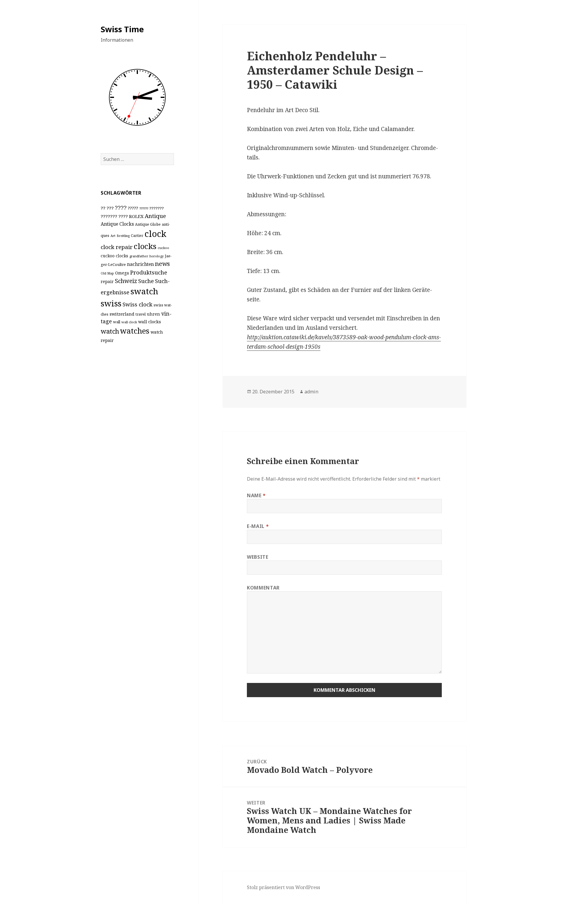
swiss (111, 303)
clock (155, 234)
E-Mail (258, 526)
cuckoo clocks (114, 256)
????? (133, 208)
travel (141, 314)
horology (156, 256)
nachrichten (140, 264)
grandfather (138, 256)
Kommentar (263, 587)
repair (107, 281)
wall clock (129, 322)
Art (112, 235)
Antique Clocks (117, 224)
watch (110, 331)
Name (256, 495)
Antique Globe (148, 224)
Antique (155, 215)
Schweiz (126, 281)
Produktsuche (148, 272)
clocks (145, 246)
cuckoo (163, 247)
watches (134, 331)
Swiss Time (122, 29)
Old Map (107, 273)
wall (116, 321)
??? (110, 208)
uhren (153, 314)
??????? (156, 208)
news (162, 263)
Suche (146, 281)
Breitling (123, 236)
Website (257, 557)
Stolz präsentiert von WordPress (283, 887)
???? (121, 207)
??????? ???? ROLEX (122, 216)
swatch (144, 291)
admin (311, 391)
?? (103, 208)
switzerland (122, 314)
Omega (122, 273)
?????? (143, 208)
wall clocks (149, 321)
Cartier (137, 235)
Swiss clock (137, 304)
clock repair (117, 247)
